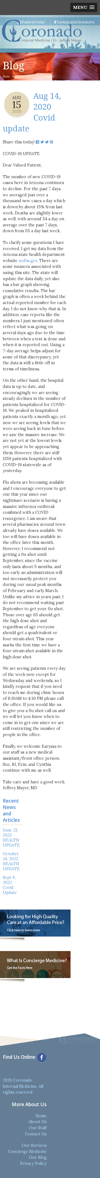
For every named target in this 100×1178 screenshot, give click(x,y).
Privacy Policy (33, 1163)
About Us (38, 1121)
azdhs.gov (28, 260)
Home (6, 76)
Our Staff (38, 1127)
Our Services (34, 1145)
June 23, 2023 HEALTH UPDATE (11, 838)
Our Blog (38, 1157)
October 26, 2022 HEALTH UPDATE (11, 861)
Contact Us (36, 1134)
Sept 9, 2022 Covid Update (10, 885)
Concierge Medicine (27, 1151)
